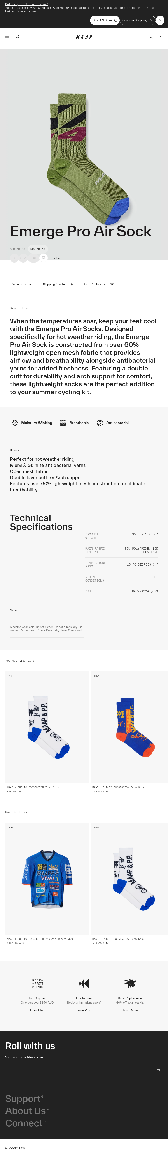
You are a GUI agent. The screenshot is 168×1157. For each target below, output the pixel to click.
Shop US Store (102, 20)
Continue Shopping (135, 20)
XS (14, 258)
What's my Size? (23, 284)
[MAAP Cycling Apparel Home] (84, 38)
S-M (23, 258)
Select (56, 258)
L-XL (33, 258)
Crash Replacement (95, 284)
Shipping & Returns (56, 284)
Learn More (37, 1010)
